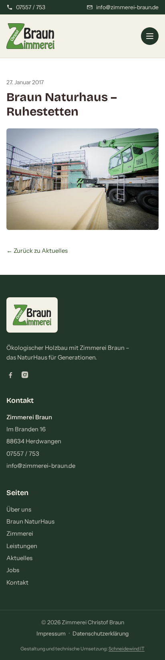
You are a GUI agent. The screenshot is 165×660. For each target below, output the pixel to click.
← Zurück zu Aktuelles (37, 250)
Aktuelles (19, 558)
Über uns (18, 509)
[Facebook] (10, 375)
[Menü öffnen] (150, 36)
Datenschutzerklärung (100, 633)
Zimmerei (19, 533)
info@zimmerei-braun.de (40, 465)
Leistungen (21, 546)
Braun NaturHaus (30, 521)
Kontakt (17, 582)
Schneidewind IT (127, 649)
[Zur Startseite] (30, 36)
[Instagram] (25, 375)
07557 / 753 (22, 453)
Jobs (12, 570)
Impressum (51, 633)
